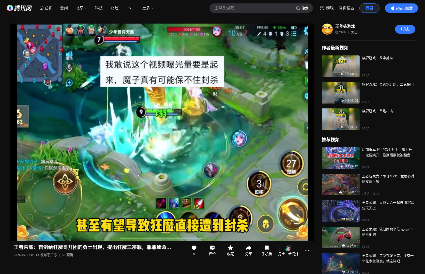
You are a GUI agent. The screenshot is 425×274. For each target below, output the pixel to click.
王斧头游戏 (345, 26)
